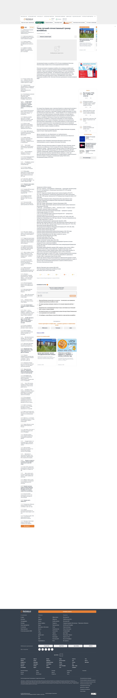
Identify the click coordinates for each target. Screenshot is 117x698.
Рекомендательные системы (85, 685)
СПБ (26, 27)
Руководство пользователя (85, 689)
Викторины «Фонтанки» (43, 627)
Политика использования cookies (86, 683)
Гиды (39, 631)
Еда (39, 636)
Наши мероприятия (25, 625)
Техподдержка (24, 621)
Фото (54, 640)
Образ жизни (55, 617)
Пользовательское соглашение (85, 678)
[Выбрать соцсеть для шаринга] (75, 37)
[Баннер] (39, 23)
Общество (55, 619)
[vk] (46, 649)
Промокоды (88, 134)
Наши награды (82, 691)
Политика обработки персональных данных (88, 680)
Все (22, 27)
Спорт (54, 627)
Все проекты (66, 640)
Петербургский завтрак (87, 16)
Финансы (55, 634)
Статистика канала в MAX (26, 631)
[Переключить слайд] (96, 33)
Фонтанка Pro (66, 617)
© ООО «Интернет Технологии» (51, 693)
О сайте (22, 617)
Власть (39, 629)
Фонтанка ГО (40, 16)
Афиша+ (40, 619)
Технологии (55, 631)
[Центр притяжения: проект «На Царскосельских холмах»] (46, 345)
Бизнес (39, 621)
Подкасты (55, 623)
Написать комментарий (45, 36)
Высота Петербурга (67, 638)
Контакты (23, 619)
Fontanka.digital (66, 631)
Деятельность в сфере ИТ (84, 687)
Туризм (54, 632)
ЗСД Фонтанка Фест (76, 16)
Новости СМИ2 (40, 332)
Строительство (56, 629)
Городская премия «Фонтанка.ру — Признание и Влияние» (75, 623)
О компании (23, 627)
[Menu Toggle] (21, 19)
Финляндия (55, 636)
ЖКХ (39, 638)
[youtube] (49, 649)
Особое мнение (56, 621)
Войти (41, 296)
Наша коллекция (67, 627)
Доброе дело (41, 634)
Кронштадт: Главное (67, 634)
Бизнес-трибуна (41, 623)
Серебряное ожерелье (49, 16)
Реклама (22, 623)
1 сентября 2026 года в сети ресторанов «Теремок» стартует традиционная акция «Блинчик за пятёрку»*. (65, 359)
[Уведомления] (92, 19)
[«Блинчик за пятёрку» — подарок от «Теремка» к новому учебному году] (67, 345)
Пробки (58, 19)
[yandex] (52, 649)
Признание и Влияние (60, 16)
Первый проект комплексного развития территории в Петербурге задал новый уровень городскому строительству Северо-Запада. (46, 357)
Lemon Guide (68, 16)
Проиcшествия (56, 625)
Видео (39, 625)
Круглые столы (66, 636)
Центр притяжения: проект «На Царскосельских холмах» (47, 353)
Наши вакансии (24, 629)
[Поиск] (89, 19)
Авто (39, 617)
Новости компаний (43, 336)
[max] (39, 649)
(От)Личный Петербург (68, 625)
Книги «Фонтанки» (67, 629)
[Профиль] (95, 19)
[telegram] (42, 649)
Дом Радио (65, 632)
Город (39, 632)
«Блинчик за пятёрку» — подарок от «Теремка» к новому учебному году (65, 354)
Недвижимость (41, 640)
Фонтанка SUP (24, 16)
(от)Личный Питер (32, 16)
